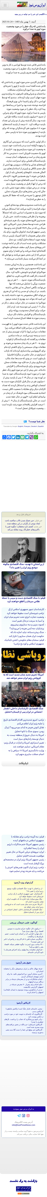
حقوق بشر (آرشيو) (23, 962)
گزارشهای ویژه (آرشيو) (23, 882)
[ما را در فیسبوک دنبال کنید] (24, 1115)
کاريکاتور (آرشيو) (23, 1002)
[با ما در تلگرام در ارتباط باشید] (19, 1115)
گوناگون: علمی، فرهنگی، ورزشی (23, 922)
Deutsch (34, 426)
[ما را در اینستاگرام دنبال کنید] (28, 1115)
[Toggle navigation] (5, 5)
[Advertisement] (23, 459)
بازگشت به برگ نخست (23, 1181)
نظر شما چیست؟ (36, 421)
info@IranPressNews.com (23, 1125)
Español (41, 426)
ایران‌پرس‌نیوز (36, 5)
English (20, 426)
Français (27, 426)
